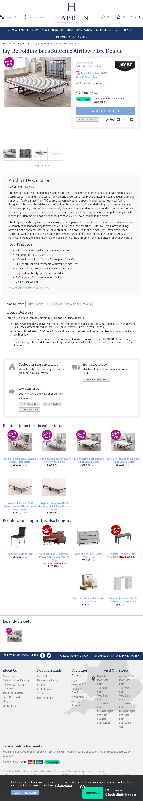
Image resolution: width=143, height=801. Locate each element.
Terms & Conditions (78, 690)
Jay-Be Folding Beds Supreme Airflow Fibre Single (20, 460)
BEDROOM (32, 30)
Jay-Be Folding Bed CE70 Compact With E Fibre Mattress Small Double (20, 506)
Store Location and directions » (116, 655)
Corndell (42, 676)
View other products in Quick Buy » (29, 288)
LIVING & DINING (49, 30)
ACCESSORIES (79, 36)
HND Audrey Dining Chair (20, 553)
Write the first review (88, 66)
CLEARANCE (129, 30)
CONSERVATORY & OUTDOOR (91, 30)
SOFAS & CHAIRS (16, 30)
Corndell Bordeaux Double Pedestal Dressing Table (123, 600)
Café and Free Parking (16, 680)
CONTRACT (114, 30)
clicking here (64, 785)
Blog (5, 701)
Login (75, 680)
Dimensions (35, 304)
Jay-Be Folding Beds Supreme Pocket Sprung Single (123, 460)
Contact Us (9, 705)
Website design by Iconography (85, 771)
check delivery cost (96, 379)
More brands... (45, 698)
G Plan (41, 684)
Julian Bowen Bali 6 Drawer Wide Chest (88, 555)
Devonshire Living (47, 680)
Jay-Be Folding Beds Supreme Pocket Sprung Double (88, 460)
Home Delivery (14, 304)
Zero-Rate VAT (11, 697)
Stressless (43, 693)
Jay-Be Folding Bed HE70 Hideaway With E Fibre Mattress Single (54, 506)
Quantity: (110, 119)
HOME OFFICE (67, 30)
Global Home (44, 689)
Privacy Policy (79, 696)
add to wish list (88, 119)
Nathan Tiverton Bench (123, 553)
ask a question (29, 403)
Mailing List (78, 701)
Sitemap (76, 705)
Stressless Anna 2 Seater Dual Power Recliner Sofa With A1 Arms (54, 557)
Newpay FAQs (80, 684)
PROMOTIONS (63, 36)
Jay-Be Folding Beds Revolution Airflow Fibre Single (54, 460)
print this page (29, 409)
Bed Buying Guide (13, 692)
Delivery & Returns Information (14, 686)
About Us (8, 676)
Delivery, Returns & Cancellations (69, 304)
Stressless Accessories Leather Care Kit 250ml (88, 600)
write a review (52, 403)
